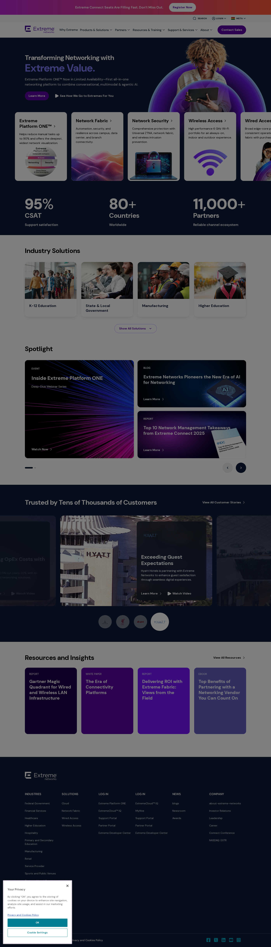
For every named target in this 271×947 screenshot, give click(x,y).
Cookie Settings (37, 932)
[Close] (67, 886)
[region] (37, 912)
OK (37, 922)
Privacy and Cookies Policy (23, 914)
